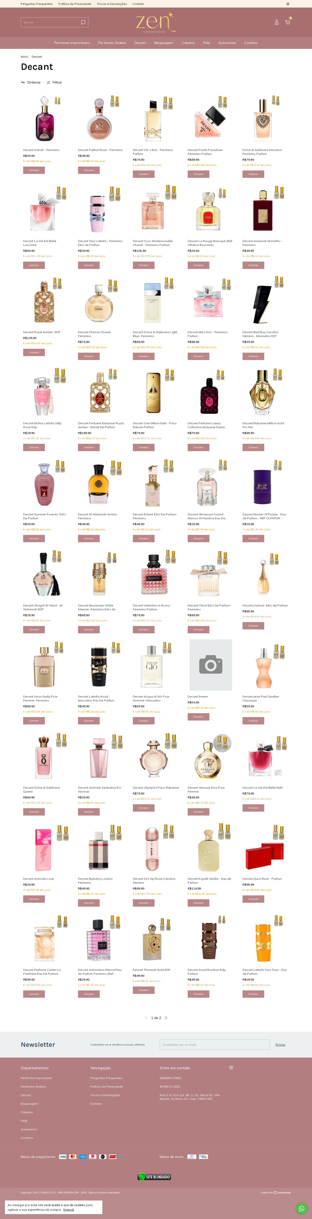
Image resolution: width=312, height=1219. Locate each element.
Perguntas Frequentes (37, 4)
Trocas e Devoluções (112, 4)
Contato (138, 4)
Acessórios (227, 43)
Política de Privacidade (74, 4)
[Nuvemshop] (276, 1193)
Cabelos (188, 43)
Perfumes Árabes (112, 43)
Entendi (68, 1209)
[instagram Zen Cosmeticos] (287, 4)
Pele (206, 43)
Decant (140, 43)
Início (24, 56)
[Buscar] (82, 22)
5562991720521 (171, 1078)
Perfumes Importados (72, 43)
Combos (251, 43)
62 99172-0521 (170, 1086)
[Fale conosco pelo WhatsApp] (301, 1208)
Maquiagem (164, 43)
